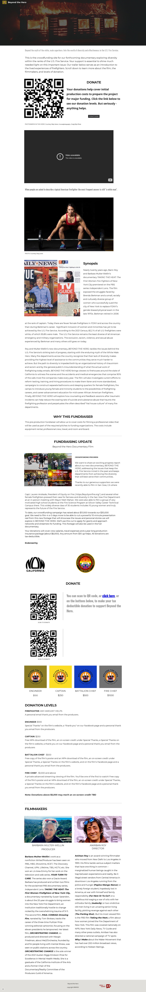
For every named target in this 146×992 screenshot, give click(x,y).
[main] (73, 51)
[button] (3, 989)
